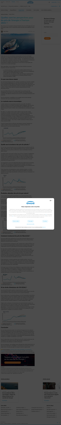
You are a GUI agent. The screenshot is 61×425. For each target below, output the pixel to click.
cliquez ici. (44, 227)
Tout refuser (45, 221)
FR (50, 200)
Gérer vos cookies (16, 221)
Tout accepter (30, 221)
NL (51, 200)
